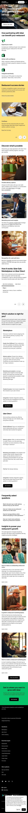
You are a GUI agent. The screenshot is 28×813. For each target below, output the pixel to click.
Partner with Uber (7, 24)
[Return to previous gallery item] (20, 137)
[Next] (23, 304)
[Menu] (26, 2)
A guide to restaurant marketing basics (13, 612)
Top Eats (9, 260)
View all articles (14, 677)
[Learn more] (14, 550)
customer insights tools (15, 222)
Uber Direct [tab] (18, 284)
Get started (21, 2)
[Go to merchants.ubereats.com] (5, 2)
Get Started (8, 405)
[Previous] (19, 304)
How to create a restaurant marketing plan (14, 659)
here (20, 805)
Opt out (18, 809)
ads (2, 224)
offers (11, 224)
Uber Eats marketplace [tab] (8, 284)
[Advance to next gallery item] (24, 137)
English (5, 787)
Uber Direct (11, 188)
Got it (23, 809)
